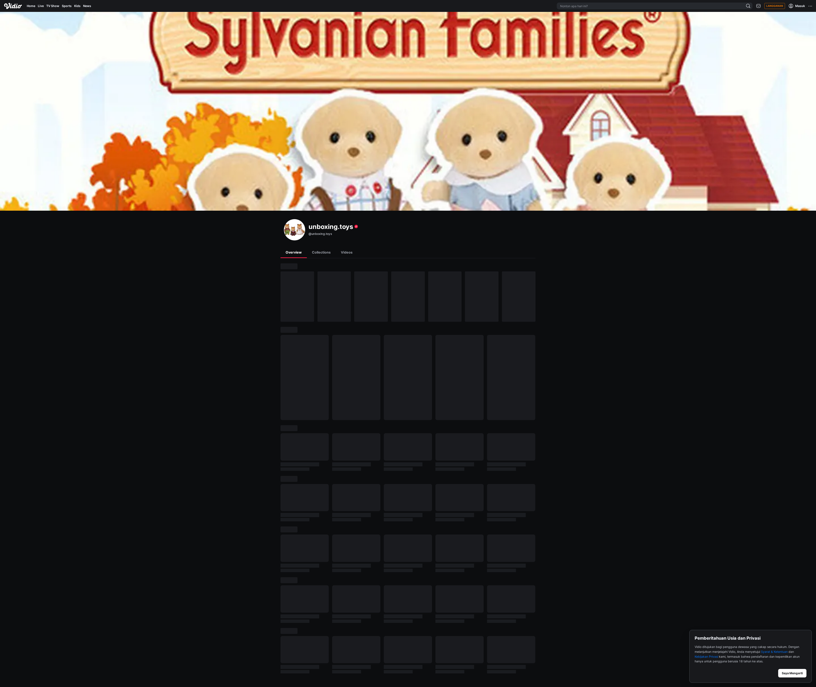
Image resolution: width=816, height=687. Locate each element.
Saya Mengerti (792, 673)
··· (810, 6)
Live (41, 6)
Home (31, 6)
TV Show (52, 6)
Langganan (774, 5)
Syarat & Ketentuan (774, 651)
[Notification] (758, 6)
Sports (67, 6)
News (87, 6)
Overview (294, 252)
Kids (77, 6)
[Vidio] (13, 6)
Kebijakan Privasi (706, 656)
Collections (321, 252)
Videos (347, 252)
